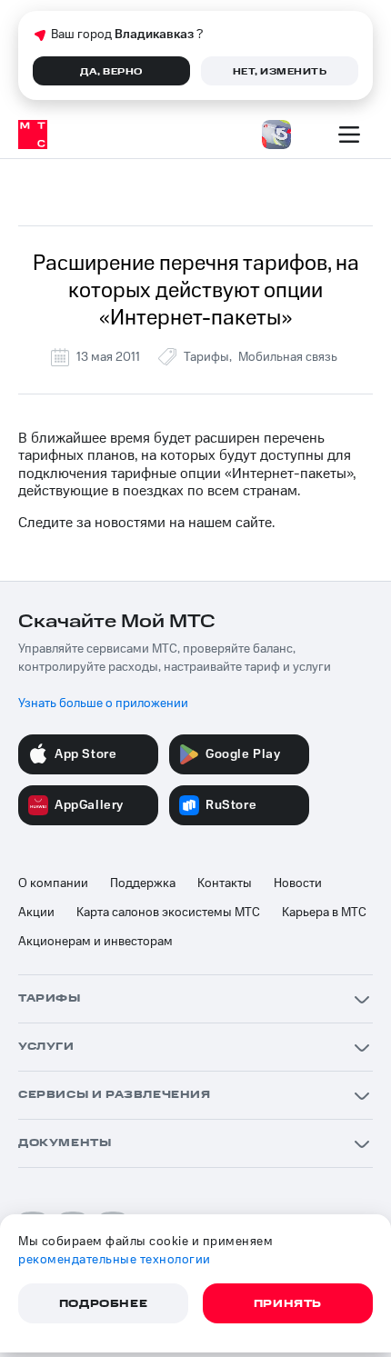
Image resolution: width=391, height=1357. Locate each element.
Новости (298, 883)
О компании (53, 883)
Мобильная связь (287, 357)
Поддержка (142, 883)
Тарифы (206, 357)
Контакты (224, 883)
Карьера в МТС (324, 912)
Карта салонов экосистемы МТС (168, 912)
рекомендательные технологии (114, 1260)
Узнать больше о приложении (103, 703)
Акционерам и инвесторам (95, 942)
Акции (36, 912)
